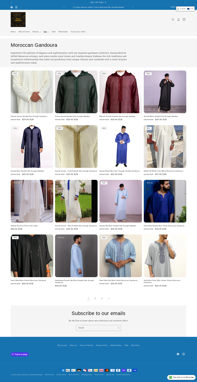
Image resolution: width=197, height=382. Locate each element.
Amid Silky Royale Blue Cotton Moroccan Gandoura (164, 226)
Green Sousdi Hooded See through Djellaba (72, 116)
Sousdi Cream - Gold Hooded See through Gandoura (76, 171)
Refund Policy (116, 345)
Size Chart (135, 345)
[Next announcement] (185, 2)
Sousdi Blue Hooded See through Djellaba (27, 171)
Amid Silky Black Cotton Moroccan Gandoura (28, 280)
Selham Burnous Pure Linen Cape (24, 226)
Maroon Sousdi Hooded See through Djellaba (117, 116)
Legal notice (110, 375)
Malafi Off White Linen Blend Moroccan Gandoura (163, 171)
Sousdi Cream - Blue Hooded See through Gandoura (76, 226)
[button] (36, 32)
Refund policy (49, 375)
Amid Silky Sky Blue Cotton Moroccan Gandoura (118, 280)
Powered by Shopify (35, 375)
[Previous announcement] (11, 2)
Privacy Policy (102, 345)
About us (73, 345)
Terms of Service (86, 345)
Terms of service (73, 375)
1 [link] (88, 298)
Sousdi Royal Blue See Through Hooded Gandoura (119, 171)
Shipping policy (87, 375)
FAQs (126, 345)
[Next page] (108, 298)
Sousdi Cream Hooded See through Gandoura (29, 116)
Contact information (123, 375)
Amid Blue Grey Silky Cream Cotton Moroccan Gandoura (162, 281)
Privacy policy (61, 375)
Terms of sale (99, 375)
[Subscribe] (118, 328)
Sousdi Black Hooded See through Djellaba (161, 116)
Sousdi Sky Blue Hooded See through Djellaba (117, 226)
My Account (62, 345)
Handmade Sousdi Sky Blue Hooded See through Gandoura (74, 281)
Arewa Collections (23, 375)
